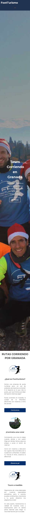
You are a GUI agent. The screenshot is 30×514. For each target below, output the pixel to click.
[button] (15, 7)
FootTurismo (9, 2)
